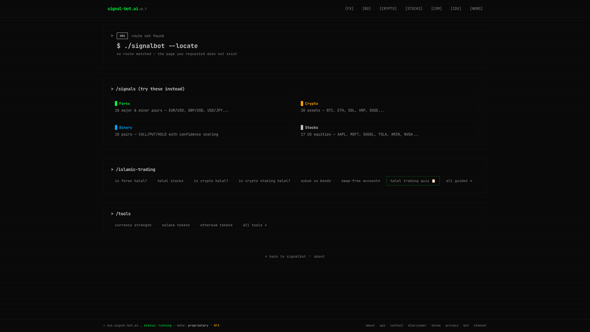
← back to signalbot (285, 256)
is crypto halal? (211, 181)
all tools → (255, 225)
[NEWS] (476, 8)
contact (396, 325)
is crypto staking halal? (264, 181)
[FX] (349, 8)
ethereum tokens (216, 225)
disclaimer (417, 325)
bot (466, 325)
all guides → (459, 181)
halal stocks (170, 181)
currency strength (133, 225)
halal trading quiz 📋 (413, 181)
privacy (452, 325)
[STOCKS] (414, 8)
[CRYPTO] (388, 8)
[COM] (436, 8)
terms (436, 325)
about (319, 256)
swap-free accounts (360, 181)
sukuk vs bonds (316, 181)
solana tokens (176, 225)
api (382, 325)
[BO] (366, 8)
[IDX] (455, 8)
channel (480, 325)
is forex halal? (131, 181)
